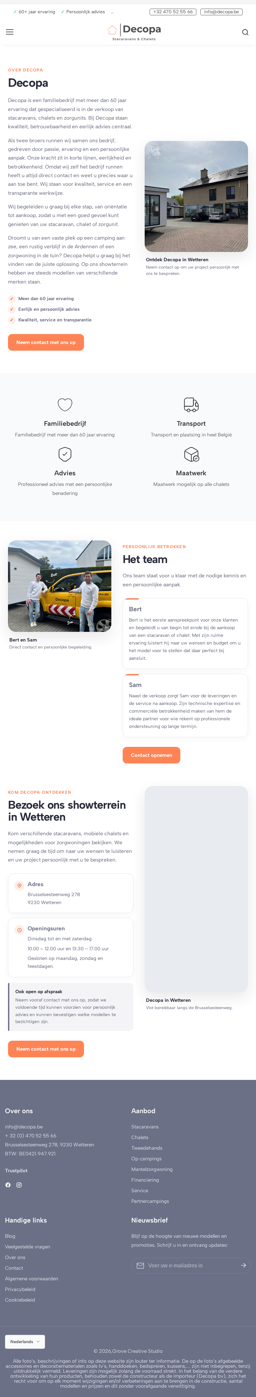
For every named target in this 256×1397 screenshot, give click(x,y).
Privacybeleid (20, 1289)
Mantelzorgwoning (152, 1169)
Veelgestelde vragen (27, 1247)
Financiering (145, 1180)
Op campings (146, 1159)
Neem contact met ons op (46, 342)
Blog (10, 1236)
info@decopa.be (221, 12)
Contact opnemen (151, 755)
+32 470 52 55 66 (173, 12)
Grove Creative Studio (137, 1351)
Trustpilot (16, 1171)
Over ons (15, 1257)
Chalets (139, 1137)
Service (139, 1191)
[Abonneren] (243, 1265)
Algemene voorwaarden (31, 1279)
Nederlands (22, 1341)
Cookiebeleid (20, 1300)
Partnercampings (150, 1201)
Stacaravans (145, 1127)
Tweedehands (146, 1148)
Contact (14, 1268)
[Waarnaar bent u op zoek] (246, 32)
